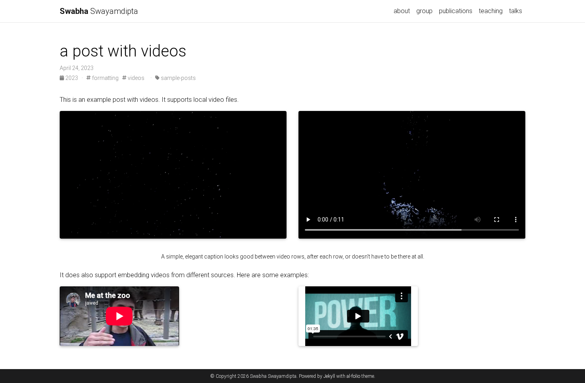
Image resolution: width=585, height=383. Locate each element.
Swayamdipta (99, 11)
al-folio (353, 376)
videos (135, 78)
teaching (491, 11)
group (424, 11)
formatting (105, 78)
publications (455, 11)
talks (515, 11)
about (402, 11)
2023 (71, 78)
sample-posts (178, 78)
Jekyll (329, 376)
